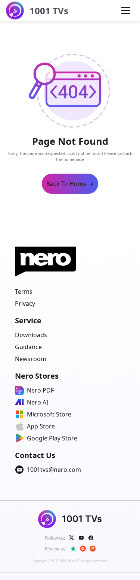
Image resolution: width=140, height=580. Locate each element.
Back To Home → (70, 184)
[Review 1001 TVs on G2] (83, 549)
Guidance (28, 347)
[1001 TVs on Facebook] (91, 538)
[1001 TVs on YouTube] (81, 538)
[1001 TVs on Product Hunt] (93, 549)
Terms (23, 291)
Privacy (25, 303)
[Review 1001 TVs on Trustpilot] (73, 549)
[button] (126, 10)
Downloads (31, 335)
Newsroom (30, 359)
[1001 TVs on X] (72, 538)
